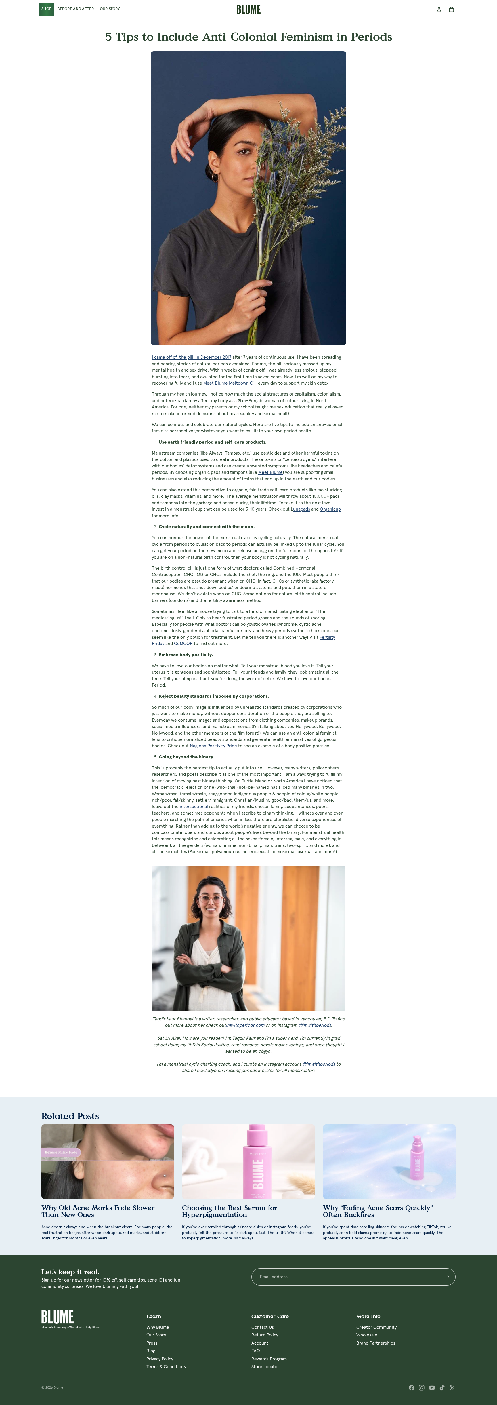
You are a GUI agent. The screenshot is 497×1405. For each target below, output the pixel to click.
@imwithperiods (314, 1025)
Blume (58, 1387)
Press (151, 1343)
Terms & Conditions (166, 1366)
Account (259, 1343)
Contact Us (262, 1327)
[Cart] (451, 9)
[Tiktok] (442, 1387)
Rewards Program (269, 1358)
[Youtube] (432, 1387)
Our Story (156, 1335)
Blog (150, 1351)
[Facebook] (411, 1387)
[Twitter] (452, 1387)
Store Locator (265, 1366)
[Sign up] (447, 1277)
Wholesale (366, 1335)
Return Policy (264, 1335)
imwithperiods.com (245, 1025)
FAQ (255, 1351)
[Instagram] (421, 1387)
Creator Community (376, 1327)
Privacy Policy (159, 1358)
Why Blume (157, 1327)
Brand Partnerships (375, 1343)
